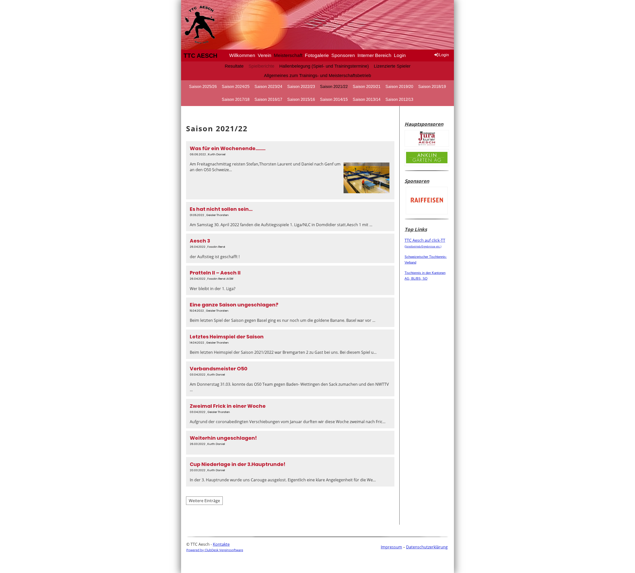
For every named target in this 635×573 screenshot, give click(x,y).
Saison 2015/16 (301, 99)
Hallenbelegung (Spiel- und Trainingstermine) (324, 66)
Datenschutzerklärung (427, 547)
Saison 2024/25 (236, 86)
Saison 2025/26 (203, 86)
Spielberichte (261, 66)
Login (400, 55)
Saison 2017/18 (236, 99)
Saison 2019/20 (399, 86)
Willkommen (242, 55)
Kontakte (221, 544)
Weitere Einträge (204, 500)
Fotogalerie (317, 55)
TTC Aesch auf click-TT (425, 243)
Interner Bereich (374, 55)
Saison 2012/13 (399, 99)
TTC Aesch (200, 55)
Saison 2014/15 (334, 99)
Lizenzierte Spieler (392, 66)
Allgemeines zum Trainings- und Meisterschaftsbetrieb (317, 75)
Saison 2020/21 (367, 86)
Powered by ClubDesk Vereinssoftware (214, 550)
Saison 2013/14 (367, 99)
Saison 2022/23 (301, 86)
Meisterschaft (288, 55)
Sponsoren (343, 55)
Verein (264, 55)
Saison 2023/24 (268, 86)
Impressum (391, 547)
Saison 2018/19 (432, 86)
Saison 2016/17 (268, 99)
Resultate (234, 66)
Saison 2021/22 (334, 86)
